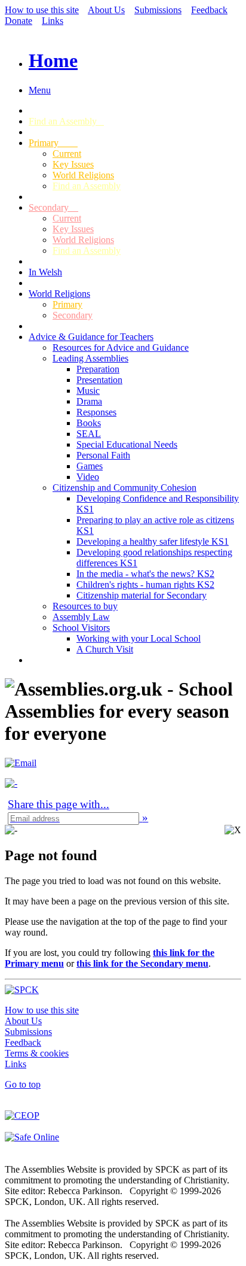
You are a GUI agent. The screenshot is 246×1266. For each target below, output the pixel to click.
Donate (18, 21)
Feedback (209, 10)
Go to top (23, 1084)
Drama (89, 401)
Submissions (158, 10)
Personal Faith (103, 455)
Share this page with (54, 804)
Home (53, 60)
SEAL (88, 434)
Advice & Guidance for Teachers (91, 337)
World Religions (83, 175)
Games (89, 466)
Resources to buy (85, 606)
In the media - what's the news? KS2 (145, 574)
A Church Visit (104, 649)
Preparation (97, 369)
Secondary (53, 207)
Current (67, 153)
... (58, 804)
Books (88, 423)
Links (52, 21)
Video (87, 477)
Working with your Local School (138, 638)
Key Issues (73, 164)
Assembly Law (81, 617)
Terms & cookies (37, 1053)
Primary (53, 143)
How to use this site (42, 10)
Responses (96, 412)
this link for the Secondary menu (142, 963)
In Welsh (45, 272)
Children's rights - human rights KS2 (145, 584)
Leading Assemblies (90, 358)
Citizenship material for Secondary (141, 595)
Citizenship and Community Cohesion (124, 487)
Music (88, 390)
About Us (106, 10)
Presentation (99, 380)
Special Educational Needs (126, 444)
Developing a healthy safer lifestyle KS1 (152, 541)
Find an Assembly (66, 121)
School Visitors (81, 628)
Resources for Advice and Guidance (121, 347)
